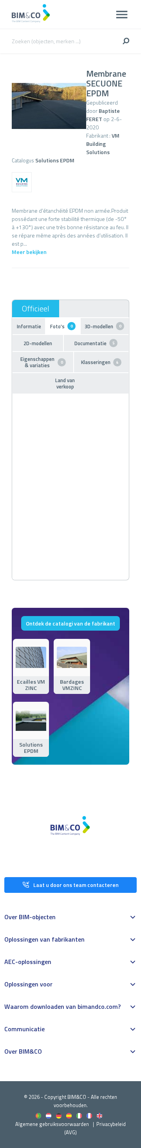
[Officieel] (35, 308)
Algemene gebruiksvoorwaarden (52, 1124)
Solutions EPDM (54, 160)
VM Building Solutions (102, 143)
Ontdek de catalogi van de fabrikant (70, 623)
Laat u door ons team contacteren (76, 885)
